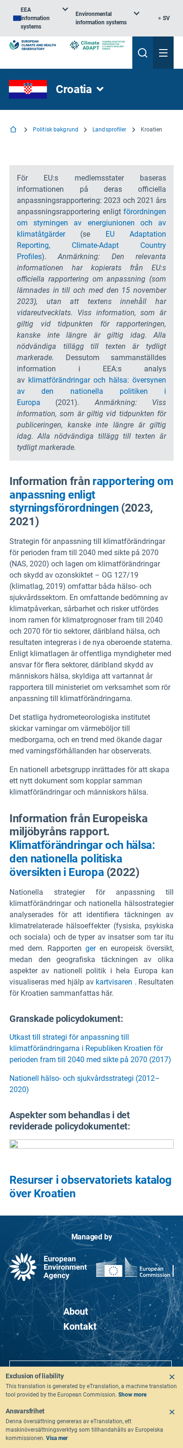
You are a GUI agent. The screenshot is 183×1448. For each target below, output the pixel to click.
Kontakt (80, 1326)
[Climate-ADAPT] (97, 45)
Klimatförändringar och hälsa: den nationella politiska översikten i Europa (82, 859)
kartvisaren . (116, 981)
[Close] (171, 1377)
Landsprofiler (109, 129)
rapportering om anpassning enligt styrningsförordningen (91, 495)
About (75, 1311)
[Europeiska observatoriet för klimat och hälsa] (32, 45)
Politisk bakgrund (55, 129)
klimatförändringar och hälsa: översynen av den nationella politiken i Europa (91, 391)
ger (90, 948)
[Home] (14, 130)
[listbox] (40, 18)
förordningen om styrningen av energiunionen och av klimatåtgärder (91, 223)
